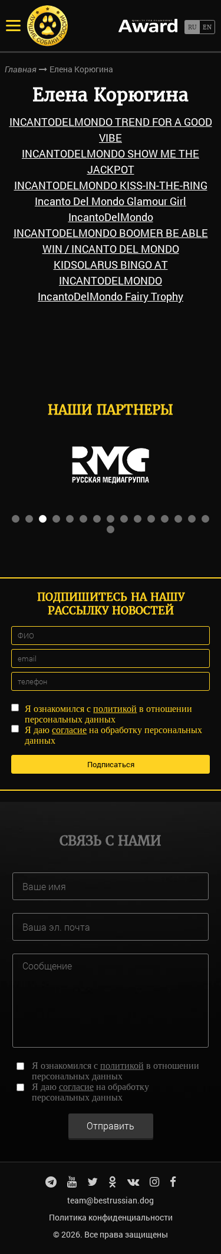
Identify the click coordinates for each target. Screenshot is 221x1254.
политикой (115, 709)
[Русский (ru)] (191, 27)
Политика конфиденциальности (111, 1217)
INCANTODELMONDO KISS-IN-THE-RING (110, 185)
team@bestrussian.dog (110, 1200)
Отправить (110, 1125)
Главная (21, 69)
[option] (110, 465)
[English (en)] (207, 27)
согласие (69, 730)
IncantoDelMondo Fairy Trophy (110, 296)
